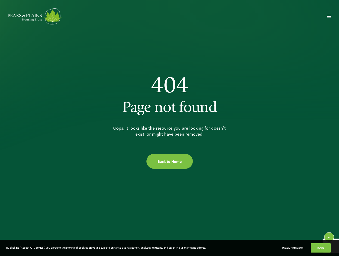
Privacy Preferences (292, 248)
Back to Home (170, 161)
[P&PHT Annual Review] (35, 16)
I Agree (320, 248)
